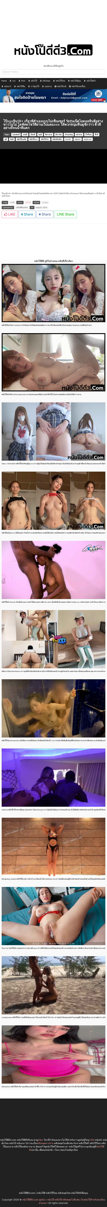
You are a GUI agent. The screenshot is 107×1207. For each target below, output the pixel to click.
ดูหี (6, 139)
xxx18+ (68, 139)
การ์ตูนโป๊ (35, 86)
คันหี (12, 139)
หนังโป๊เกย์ (61, 86)
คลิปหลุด (46, 81)
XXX (92, 1139)
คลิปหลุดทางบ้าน (45, 1143)
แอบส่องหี (16, 134)
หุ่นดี (40, 134)
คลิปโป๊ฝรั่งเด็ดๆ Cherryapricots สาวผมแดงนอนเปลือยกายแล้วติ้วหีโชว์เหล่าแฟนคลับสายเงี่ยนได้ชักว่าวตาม (41, 394)
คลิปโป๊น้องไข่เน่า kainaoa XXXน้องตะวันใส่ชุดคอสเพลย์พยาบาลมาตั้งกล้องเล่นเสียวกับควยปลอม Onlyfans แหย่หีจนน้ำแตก (47, 325)
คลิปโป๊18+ (45, 139)
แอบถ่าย (48, 86)
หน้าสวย (79, 134)
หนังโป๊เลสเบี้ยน (78, 86)
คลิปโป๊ (34, 81)
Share (28, 214)
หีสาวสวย (48, 134)
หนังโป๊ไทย (60, 81)
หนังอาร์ (7, 86)
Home (4, 81)
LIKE (11, 214)
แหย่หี (25, 134)
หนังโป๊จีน (21, 86)
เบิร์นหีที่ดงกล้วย (22, 207)
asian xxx (88, 139)
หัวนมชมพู (69, 134)
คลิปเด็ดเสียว (57, 139)
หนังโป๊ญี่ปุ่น (76, 81)
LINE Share (65, 214)
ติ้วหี (96, 134)
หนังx (40, 1139)
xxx (14, 81)
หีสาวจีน (58, 134)
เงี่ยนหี (33, 134)
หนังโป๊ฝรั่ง (91, 81)
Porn (23, 81)
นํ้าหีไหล (88, 134)
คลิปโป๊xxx (34, 139)
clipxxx (78, 139)
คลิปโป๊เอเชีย (21, 139)
